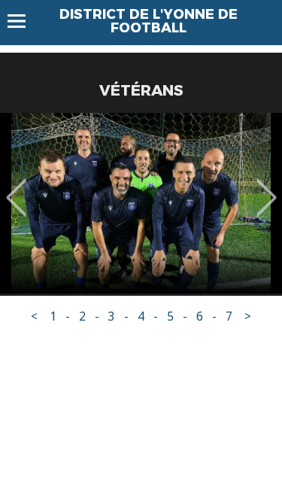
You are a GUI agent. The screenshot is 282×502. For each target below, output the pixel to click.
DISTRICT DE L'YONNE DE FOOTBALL (148, 21)
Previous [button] (16, 186)
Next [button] (266, 186)
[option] (141, 203)
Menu (24, 21)
